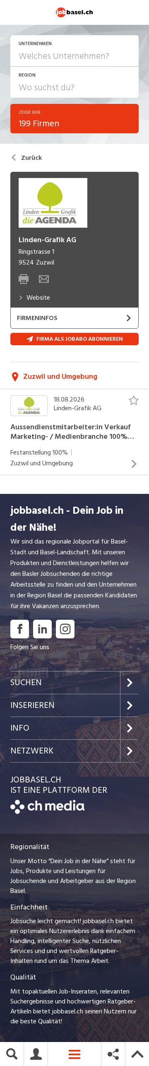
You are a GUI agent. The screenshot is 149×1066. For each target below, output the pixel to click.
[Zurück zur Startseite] (47, 811)
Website (38, 297)
